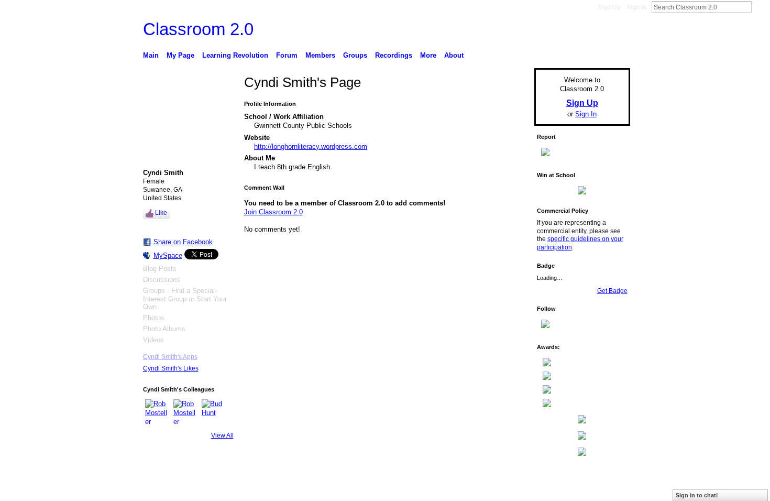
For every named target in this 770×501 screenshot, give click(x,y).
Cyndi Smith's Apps (170, 357)
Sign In (636, 7)
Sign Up (609, 7)
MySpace (167, 255)
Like (161, 212)
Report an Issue (552, 487)
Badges (511, 487)
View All (222, 435)
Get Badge (612, 291)
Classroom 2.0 (198, 29)
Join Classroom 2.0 (273, 212)
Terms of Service (606, 487)
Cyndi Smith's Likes (171, 368)
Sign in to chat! (697, 495)
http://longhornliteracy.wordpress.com (310, 146)
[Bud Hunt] (214, 411)
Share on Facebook (183, 242)
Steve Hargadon (222, 487)
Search (760, 7)
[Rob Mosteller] (157, 411)
